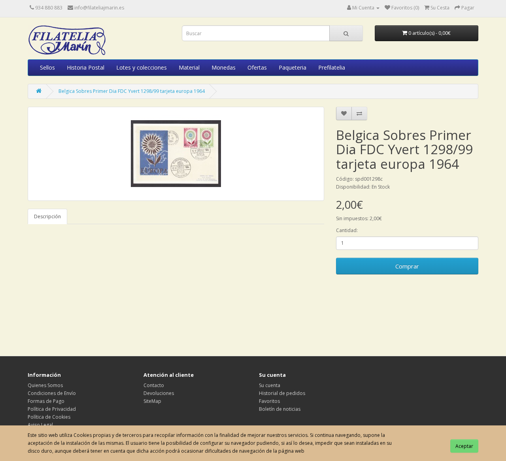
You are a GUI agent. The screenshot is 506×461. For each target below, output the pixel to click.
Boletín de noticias (279, 409)
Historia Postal (85, 67)
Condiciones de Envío (52, 393)
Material (189, 67)
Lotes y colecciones (141, 67)
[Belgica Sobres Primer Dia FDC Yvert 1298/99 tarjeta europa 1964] (176, 154)
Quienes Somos (45, 385)
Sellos (47, 67)
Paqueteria (292, 67)
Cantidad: (347, 230)
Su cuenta (269, 385)
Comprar (407, 266)
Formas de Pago (46, 401)
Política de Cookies (49, 417)
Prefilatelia (331, 67)
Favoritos (269, 401)
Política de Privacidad (52, 409)
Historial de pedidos (282, 393)
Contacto (153, 385)
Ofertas (257, 67)
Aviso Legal (40, 424)
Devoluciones (158, 393)
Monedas (223, 67)
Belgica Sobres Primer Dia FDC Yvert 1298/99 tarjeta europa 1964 (132, 91)
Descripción (47, 216)
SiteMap (152, 401)
